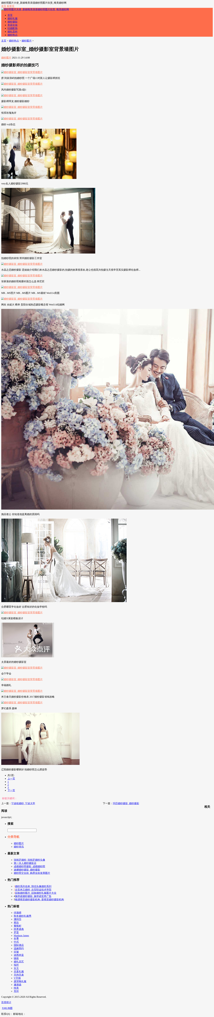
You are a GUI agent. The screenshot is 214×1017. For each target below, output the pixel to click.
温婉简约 (19, 948)
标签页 (10, 6)
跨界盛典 (19, 929)
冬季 (16, 938)
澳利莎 (17, 919)
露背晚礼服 (20, 981)
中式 (16, 941)
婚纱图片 (27, 40)
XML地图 (7, 1008)
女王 (16, 968)
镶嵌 (16, 958)
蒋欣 (16, 922)
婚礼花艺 (19, 961)
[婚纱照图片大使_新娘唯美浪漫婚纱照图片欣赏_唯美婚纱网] (35, 9)
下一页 (11, 790)
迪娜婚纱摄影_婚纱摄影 (27, 869)
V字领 (17, 978)
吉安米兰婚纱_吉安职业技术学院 (33, 889)
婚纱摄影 (13, 21)
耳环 (16, 991)
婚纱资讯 (19, 846)
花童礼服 (19, 971)
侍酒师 (17, 912)
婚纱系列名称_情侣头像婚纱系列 (33, 886)
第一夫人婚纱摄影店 (25, 863)
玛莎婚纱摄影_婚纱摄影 (126, 803)
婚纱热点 (13, 35)
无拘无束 (19, 974)
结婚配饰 (13, 28)
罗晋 (16, 932)
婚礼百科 (13, 31)
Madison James (21, 935)
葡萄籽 (17, 925)
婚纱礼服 (13, 18)
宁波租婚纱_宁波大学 (23, 803)
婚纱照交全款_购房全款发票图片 (32, 873)
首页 (3, 6)
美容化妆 (13, 25)
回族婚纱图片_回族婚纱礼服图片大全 (35, 893)
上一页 (11, 778)
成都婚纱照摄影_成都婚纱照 (29, 866)
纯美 (16, 988)
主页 (3, 40)
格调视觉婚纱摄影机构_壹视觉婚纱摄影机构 (39, 899)
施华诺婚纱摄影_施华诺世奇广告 (33, 896)
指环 (16, 965)
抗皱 (16, 951)
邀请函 (17, 984)
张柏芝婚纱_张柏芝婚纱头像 (29, 859)
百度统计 (6, 1002)
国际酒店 (19, 945)
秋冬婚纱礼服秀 (22, 916)
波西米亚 (19, 955)
